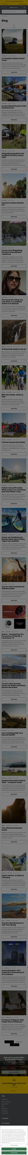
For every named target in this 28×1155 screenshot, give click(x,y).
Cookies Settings (14, 1145)
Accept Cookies (14, 1152)
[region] (14, 1140)
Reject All (14, 1149)
